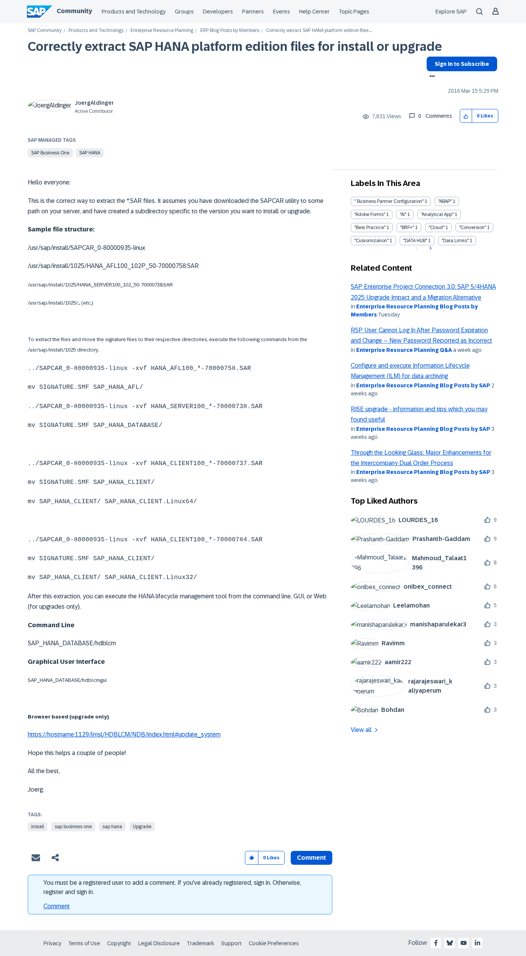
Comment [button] (311, 857)
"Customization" (371, 240)
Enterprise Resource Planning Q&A (404, 350)
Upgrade (142, 826)
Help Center (314, 11)
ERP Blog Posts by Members (229, 30)
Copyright (119, 943)
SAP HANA (89, 153)
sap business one (73, 826)
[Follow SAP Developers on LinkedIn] (477, 943)
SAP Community (45, 30)
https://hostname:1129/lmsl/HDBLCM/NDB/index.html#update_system (124, 734)
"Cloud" (436, 227)
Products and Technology (134, 11)
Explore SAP (451, 11)
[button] (466, 116)
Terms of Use (84, 943)
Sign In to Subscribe (462, 64)
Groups (184, 11)
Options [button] (431, 77)
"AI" (403, 214)
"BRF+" (407, 227)
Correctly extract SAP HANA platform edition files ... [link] (319, 30)
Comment (57, 906)
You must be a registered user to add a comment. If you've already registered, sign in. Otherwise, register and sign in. (172, 887)
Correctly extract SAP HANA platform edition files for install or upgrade (235, 47)
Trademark (200, 943)
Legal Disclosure (159, 943)
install (37, 826)
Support (231, 943)
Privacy (52, 943)
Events (281, 11)
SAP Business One (50, 153)
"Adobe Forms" (369, 214)
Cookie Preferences (274, 943)
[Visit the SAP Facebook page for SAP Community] (436, 943)
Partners (253, 11)
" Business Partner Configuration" (389, 201)
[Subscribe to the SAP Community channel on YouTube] (464, 943)
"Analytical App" (437, 214)
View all (361, 730)
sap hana (112, 826)
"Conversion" (472, 227)
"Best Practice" (369, 227)
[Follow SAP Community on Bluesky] (450, 943)
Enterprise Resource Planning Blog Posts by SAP (423, 385)
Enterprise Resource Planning (162, 30)
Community (74, 11)
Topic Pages (354, 11)
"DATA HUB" (415, 240)
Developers (218, 11)
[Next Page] (429, 248)
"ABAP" (445, 201)
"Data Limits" (455, 240)
